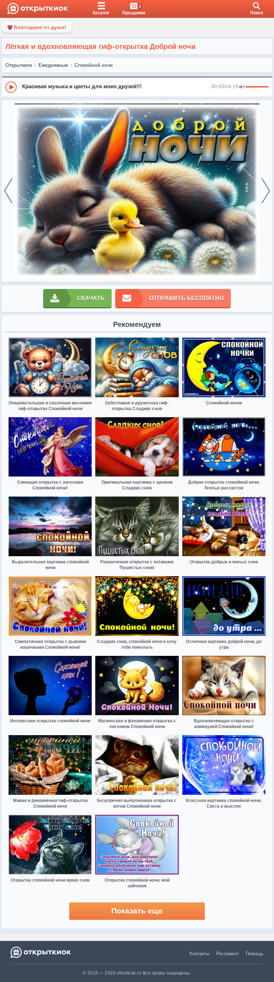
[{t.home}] (41, 952)
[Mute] (241, 87)
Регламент (227, 953)
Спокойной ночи (94, 65)
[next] (265, 191)
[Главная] (37, 9)
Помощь (255, 953)
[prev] (8, 191)
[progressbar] (257, 87)
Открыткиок (18, 65)
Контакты (199, 953)
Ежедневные (53, 65)
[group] (137, 86)
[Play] (11, 87)
